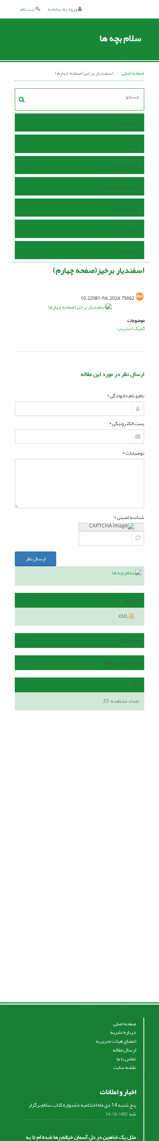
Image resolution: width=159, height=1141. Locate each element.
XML (123, 616)
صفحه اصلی (132, 73)
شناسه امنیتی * (129, 517)
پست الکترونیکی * (126, 423)
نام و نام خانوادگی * (125, 396)
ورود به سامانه (63, 9)
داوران (131, 230)
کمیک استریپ (131, 328)
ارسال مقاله (126, 209)
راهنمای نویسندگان (118, 187)
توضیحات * (133, 453)
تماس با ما (128, 251)
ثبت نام (27, 9)
